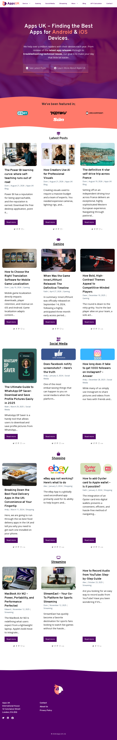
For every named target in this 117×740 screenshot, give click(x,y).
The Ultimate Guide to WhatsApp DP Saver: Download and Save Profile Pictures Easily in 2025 (19, 395)
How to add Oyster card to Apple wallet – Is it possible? (96, 483)
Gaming (38, 4)
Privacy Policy (46, 710)
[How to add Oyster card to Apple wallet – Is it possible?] (97, 472)
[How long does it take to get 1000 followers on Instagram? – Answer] (97, 358)
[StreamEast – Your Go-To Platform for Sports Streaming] (58, 587)
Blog (84, 4)
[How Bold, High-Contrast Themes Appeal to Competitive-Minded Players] (97, 269)
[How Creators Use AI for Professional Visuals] (58, 164)
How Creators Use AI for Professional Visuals (57, 174)
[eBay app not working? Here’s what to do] (58, 472)
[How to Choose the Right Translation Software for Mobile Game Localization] (19, 265)
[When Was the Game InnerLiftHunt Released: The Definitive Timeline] (58, 269)
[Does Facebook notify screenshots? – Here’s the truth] (58, 358)
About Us (44, 706)
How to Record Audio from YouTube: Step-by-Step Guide (96, 575)
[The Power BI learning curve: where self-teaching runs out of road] (19, 164)
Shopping (30, 509)
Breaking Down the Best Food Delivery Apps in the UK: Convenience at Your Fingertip (18, 498)
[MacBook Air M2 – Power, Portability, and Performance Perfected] (19, 587)
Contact (109, 4)
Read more (11, 222)
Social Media (50, 4)
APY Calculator (96, 4)
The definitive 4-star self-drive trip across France (96, 174)
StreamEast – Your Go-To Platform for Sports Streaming (58, 598)
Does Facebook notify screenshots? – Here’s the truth (58, 368)
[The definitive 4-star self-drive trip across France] (97, 163)
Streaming (63, 4)
